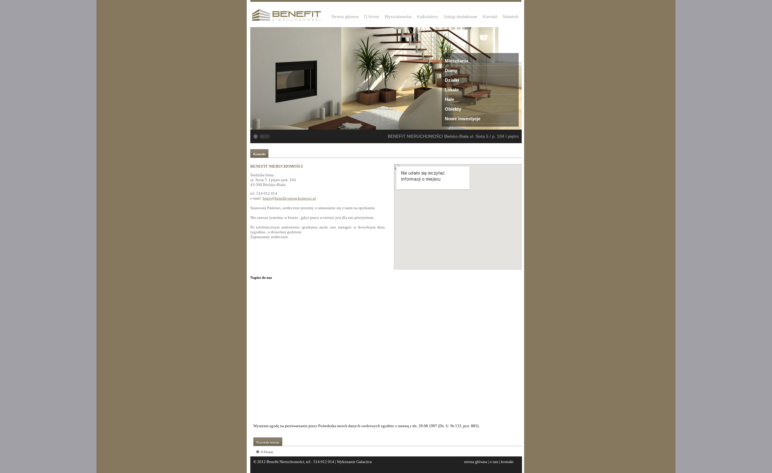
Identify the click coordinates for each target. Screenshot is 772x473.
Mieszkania (456, 60)
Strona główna (345, 16)
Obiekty (453, 109)
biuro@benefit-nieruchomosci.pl (289, 198)
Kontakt (490, 16)
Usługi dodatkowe (460, 16)
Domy (451, 70)
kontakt (507, 461)
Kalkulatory (427, 16)
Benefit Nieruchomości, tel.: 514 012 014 (300, 461)
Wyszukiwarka (398, 16)
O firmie (371, 16)
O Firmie (267, 452)
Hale (449, 99)
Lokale (452, 89)
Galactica (364, 461)
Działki (452, 80)
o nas (494, 461)
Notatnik (510, 16)
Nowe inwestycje (462, 118)
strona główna (475, 461)
